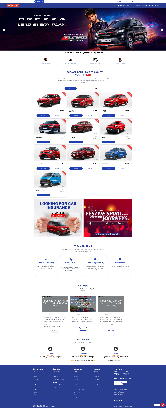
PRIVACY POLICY (77, 392)
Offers (157, 5)
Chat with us (157, 404)
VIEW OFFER (43, 115)
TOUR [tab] (95, 88)
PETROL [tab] (71, 88)
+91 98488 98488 (118, 384)
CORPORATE (97, 379)
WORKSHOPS (57, 374)
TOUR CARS (76, 379)
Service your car (39, 1)
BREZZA (35, 392)
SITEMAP (76, 397)
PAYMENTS (96, 376)
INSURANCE (96, 384)
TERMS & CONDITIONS (79, 389)
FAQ (75, 394)
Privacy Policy (46, 405)
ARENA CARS (77, 374)
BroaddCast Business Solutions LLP (125, 406)
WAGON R (36, 376)
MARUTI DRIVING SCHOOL (59, 379)
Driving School (121, 5)
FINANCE (96, 381)
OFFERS (75, 371)
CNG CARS (76, 376)
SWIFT (35, 381)
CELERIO (36, 379)
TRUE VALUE (56, 376)
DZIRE (35, 384)
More (150, 5)
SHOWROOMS (57, 371)
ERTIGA (35, 389)
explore (57, 115)
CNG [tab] (83, 88)
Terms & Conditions (37, 405)
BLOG (75, 387)
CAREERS (96, 371)
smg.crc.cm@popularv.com (120, 382)
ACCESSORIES (77, 381)
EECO (35, 394)
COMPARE (96, 374)
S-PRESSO (36, 387)
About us (114, 5)
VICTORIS (36, 371)
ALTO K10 (36, 374)
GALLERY (76, 384)
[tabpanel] (83, 164)
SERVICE (96, 387)
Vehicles (129, 5)
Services (137, 5)
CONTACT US (57, 387)
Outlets (144, 5)
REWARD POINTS (77, 400)
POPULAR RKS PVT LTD (58, 384)
